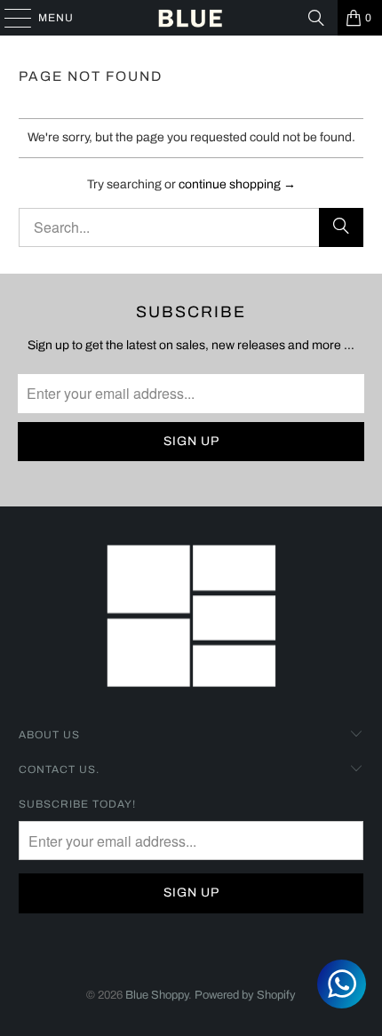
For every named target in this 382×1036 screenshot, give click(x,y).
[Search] (316, 18)
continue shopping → (237, 184)
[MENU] (9, 18)
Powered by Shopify (245, 995)
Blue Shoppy (156, 995)
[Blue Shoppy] (191, 18)
